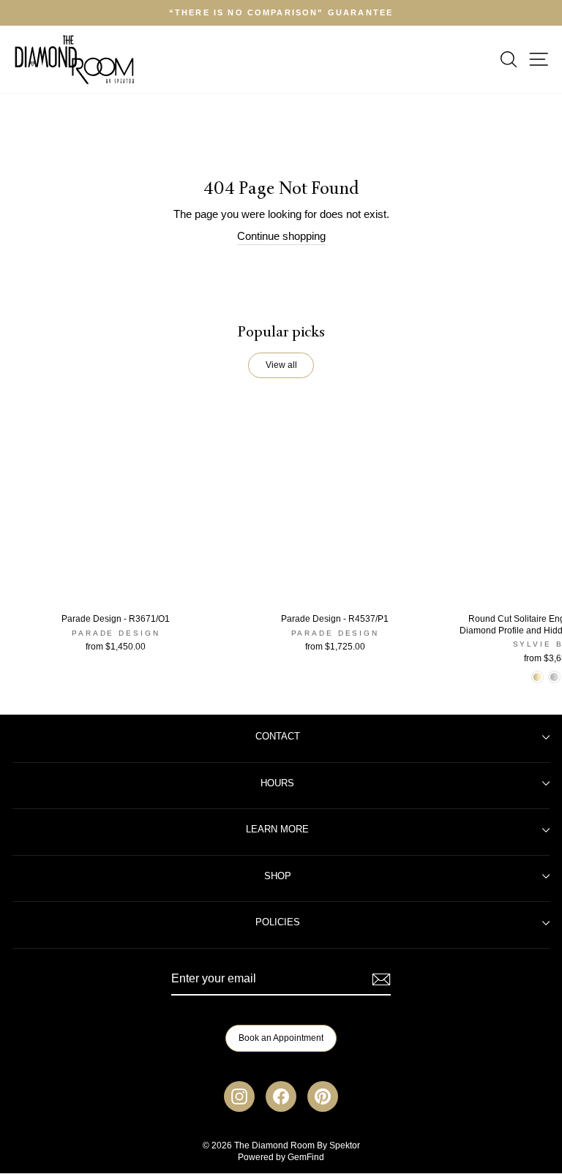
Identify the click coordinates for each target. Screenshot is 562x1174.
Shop (277, 876)
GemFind (306, 1157)
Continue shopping (281, 236)
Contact (277, 736)
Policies (277, 922)
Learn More (277, 829)
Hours (277, 783)
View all (281, 365)
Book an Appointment (281, 1038)
